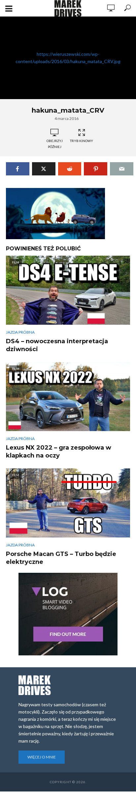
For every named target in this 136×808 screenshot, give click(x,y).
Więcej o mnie (41, 756)
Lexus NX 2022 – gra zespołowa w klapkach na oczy (58, 451)
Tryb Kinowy (81, 141)
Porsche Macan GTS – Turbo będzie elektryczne (61, 558)
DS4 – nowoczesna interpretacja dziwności (57, 345)
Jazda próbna (20, 332)
